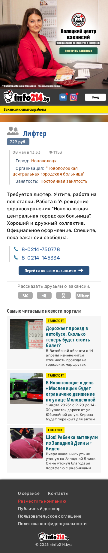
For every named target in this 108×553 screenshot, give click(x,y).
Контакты (58, 493)
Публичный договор (39, 508)
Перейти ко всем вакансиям (51, 270)
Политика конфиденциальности (52, 523)
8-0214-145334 (41, 258)
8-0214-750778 (41, 249)
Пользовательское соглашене (49, 516)
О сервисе (29, 493)
